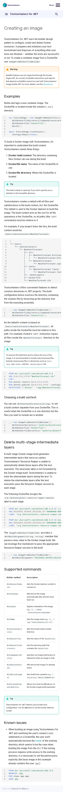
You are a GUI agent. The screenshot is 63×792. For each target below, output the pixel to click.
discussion (48, 84)
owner (38, 740)
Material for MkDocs (20, 789)
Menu (51, 5)
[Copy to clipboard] (58, 118)
